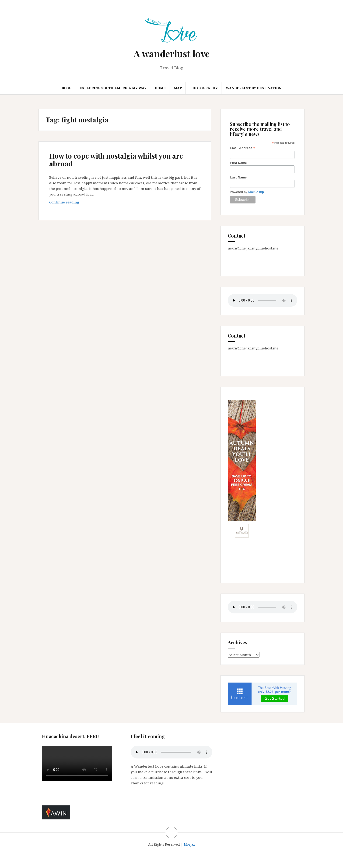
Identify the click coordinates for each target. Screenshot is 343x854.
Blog (66, 88)
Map (178, 88)
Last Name (238, 177)
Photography (204, 88)
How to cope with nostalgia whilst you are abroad (116, 159)
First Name (238, 163)
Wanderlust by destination (253, 88)
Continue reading (72, 203)
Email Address (242, 148)
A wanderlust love (172, 53)
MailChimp (256, 192)
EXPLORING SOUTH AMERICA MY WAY (113, 88)
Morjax (189, 844)
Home (160, 88)
